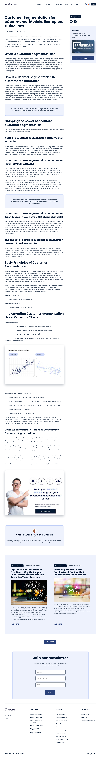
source (51, 154)
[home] (10, 4)
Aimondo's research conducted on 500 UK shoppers (31, 180)
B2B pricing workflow (26, 226)
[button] (39, 4)
